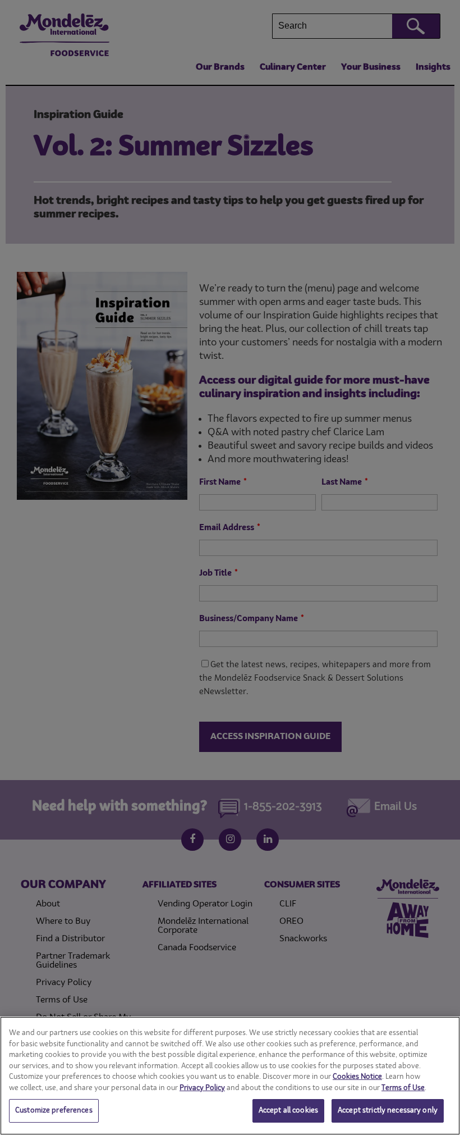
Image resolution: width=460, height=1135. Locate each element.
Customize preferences (54, 1110)
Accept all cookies (288, 1110)
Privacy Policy (202, 1088)
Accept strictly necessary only (388, 1110)
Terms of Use (403, 1088)
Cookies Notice (357, 1077)
